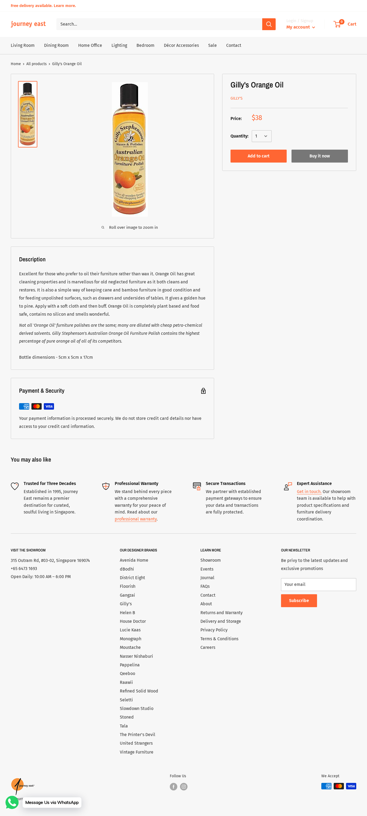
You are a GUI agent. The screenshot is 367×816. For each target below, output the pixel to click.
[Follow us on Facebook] (173, 786)
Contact (233, 45)
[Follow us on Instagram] (184, 786)
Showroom (210, 560)
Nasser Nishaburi (136, 656)
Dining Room (56, 45)
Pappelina (130, 664)
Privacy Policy (214, 629)
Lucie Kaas (130, 629)
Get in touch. (309, 491)
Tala (124, 726)
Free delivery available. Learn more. (43, 5)
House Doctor (133, 621)
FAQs (205, 586)
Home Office (90, 45)
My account (298, 27)
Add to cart (258, 156)
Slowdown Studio (136, 708)
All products (36, 64)
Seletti (126, 699)
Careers (207, 647)
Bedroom (145, 45)
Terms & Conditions (219, 638)
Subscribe (299, 600)
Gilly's (237, 98)
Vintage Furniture (136, 752)
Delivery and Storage (220, 621)
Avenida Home (134, 560)
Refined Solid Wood (139, 691)
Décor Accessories (181, 45)
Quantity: (240, 136)
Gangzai (127, 595)
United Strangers (136, 743)
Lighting (119, 45)
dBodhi (127, 569)
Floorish (127, 586)
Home (16, 64)
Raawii (126, 682)
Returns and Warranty (221, 612)
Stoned (127, 717)
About (206, 603)
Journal (207, 577)
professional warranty (136, 519)
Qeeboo (127, 673)
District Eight (132, 577)
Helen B (127, 612)
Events (206, 569)
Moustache (130, 647)
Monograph (130, 638)
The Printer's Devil (137, 734)
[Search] (269, 24)
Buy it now (320, 156)
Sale (212, 45)
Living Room (23, 45)
